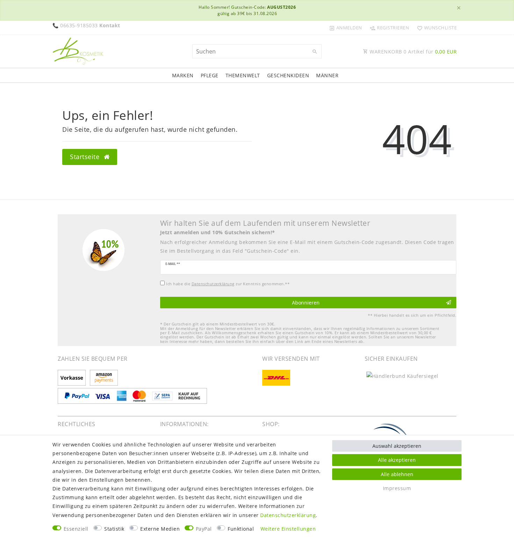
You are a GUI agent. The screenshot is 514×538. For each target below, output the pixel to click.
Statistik (114, 528)
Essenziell (76, 528)
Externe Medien (160, 528)
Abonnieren (306, 302)
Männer (327, 75)
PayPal (204, 528)
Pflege (210, 75)
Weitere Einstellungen (288, 528)
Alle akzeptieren (397, 460)
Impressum (397, 488)
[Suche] (314, 52)
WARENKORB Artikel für (412, 51)
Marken (183, 75)
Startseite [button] (85, 156)
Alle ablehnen (397, 474)
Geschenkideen (288, 75)
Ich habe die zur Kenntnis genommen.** (228, 283)
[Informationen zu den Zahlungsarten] (73, 378)
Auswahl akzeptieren (396, 446)
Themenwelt (243, 75)
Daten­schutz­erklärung (288, 515)
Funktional (241, 528)
